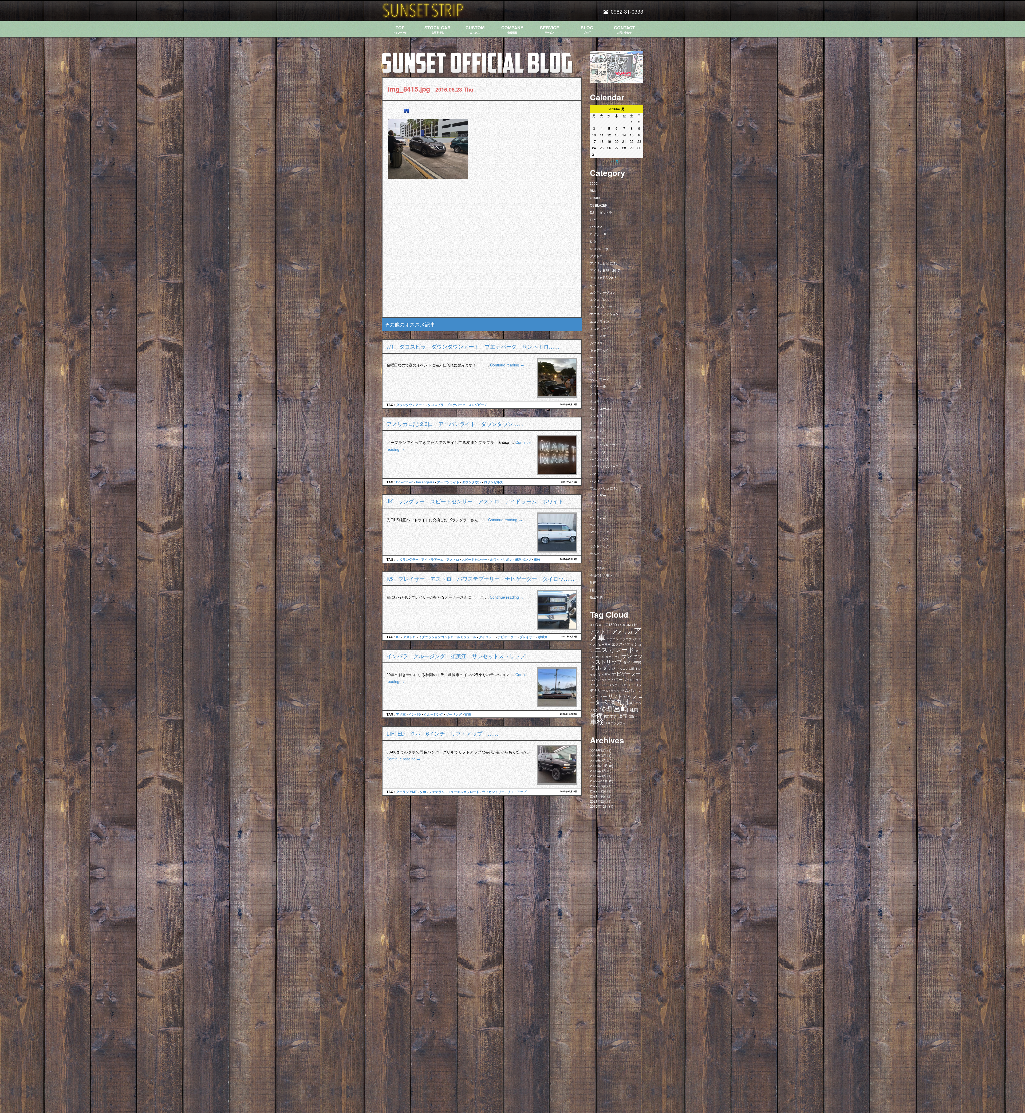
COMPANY (512, 29)
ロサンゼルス (493, 482)
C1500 (595, 197)
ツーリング (454, 714)
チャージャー (599, 430)
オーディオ (598, 335)
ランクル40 (598, 568)
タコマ (595, 401)
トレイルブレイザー (604, 444)
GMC (629, 625)
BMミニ (595, 190)
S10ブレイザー (601, 248)
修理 (606, 708)
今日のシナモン (601, 575)
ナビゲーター (507, 636)
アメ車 (401, 714)
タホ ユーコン (601, 408)
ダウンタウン (471, 482)
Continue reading (507, 365)
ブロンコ (596, 502)
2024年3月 (598, 755)
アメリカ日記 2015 (603, 263)
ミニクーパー (599, 685)
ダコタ (595, 393)
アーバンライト (448, 482)
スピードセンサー (474, 559)
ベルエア (596, 509)
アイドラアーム (432, 559)
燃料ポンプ (523, 559)
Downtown (404, 482)
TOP (400, 29)
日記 (593, 589)
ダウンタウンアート (410, 404)
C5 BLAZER (599, 205)
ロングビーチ (477, 404)
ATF (602, 625)
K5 (398, 636)
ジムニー (596, 372)
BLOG (587, 29)
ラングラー (598, 560)
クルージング (433, 714)
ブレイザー (527, 636)
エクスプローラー (603, 306)
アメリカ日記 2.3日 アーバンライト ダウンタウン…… (455, 424)
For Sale (596, 226)
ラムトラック (599, 546)
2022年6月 (598, 785)
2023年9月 (598, 770)
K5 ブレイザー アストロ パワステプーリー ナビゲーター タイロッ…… (480, 578)
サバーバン (613, 657)
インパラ (414, 714)
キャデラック (599, 350)
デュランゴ (598, 437)
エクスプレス (599, 299)
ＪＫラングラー (407, 559)
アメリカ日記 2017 (605, 270)
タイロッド (487, 636)
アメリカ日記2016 (603, 277)
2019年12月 (599, 806)
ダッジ (609, 668)
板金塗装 (596, 597)
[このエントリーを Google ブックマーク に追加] (406, 111)
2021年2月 (598, 801)
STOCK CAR (437, 29)
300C (594, 183)
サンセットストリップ (616, 658)
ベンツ (595, 524)
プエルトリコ (632, 680)
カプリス (596, 343)
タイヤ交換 (598, 386)
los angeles (425, 482)
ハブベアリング (600, 679)
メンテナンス (599, 538)
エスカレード (599, 328)
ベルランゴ (598, 517)
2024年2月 (598, 760)
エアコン (612, 639)
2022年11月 (599, 780)
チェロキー (598, 422)
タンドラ (596, 415)
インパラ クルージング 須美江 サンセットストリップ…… (461, 656)
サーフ (595, 357)
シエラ (595, 364)
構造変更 (610, 716)
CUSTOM (475, 29)
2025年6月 (598, 750)
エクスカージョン (603, 292)
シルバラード (599, 379)
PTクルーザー (600, 234)
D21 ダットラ (601, 212)
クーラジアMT (406, 791)
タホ (423, 791)
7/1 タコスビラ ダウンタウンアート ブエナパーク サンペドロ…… (473, 346)
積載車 (543, 636)
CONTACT (624, 29)
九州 (622, 701)
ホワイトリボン (501, 559)
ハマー (595, 473)
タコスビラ (436, 404)
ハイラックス (599, 459)
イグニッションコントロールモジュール (447, 636)
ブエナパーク (456, 404)
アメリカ (622, 631)
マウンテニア (599, 531)
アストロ (452, 559)
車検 (537, 559)
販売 (622, 715)
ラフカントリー (493, 791)
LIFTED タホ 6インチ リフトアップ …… (442, 733)
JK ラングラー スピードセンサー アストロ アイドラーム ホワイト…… (480, 501)
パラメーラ (598, 481)
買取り (632, 717)
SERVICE (549, 29)
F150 (593, 219)
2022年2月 (598, 791)
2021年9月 (598, 796)
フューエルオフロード (463, 791)
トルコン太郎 (625, 668)
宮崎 (467, 714)
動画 (593, 582)
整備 (596, 715)
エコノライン (599, 321)
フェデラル (437, 791)
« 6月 (614, 160)
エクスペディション (604, 313)
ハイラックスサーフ (604, 466)
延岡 (634, 710)
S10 (593, 241)
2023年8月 (598, 775)
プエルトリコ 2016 (603, 488)
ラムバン (596, 553)
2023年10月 (599, 765)
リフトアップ (516, 791)
